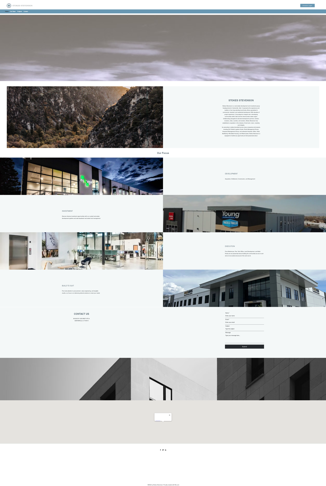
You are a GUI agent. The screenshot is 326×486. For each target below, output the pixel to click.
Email (227, 319)
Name (227, 313)
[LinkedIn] (165, 450)
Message (228, 332)
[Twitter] (163, 450)
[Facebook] (160, 450)
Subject (227, 326)
